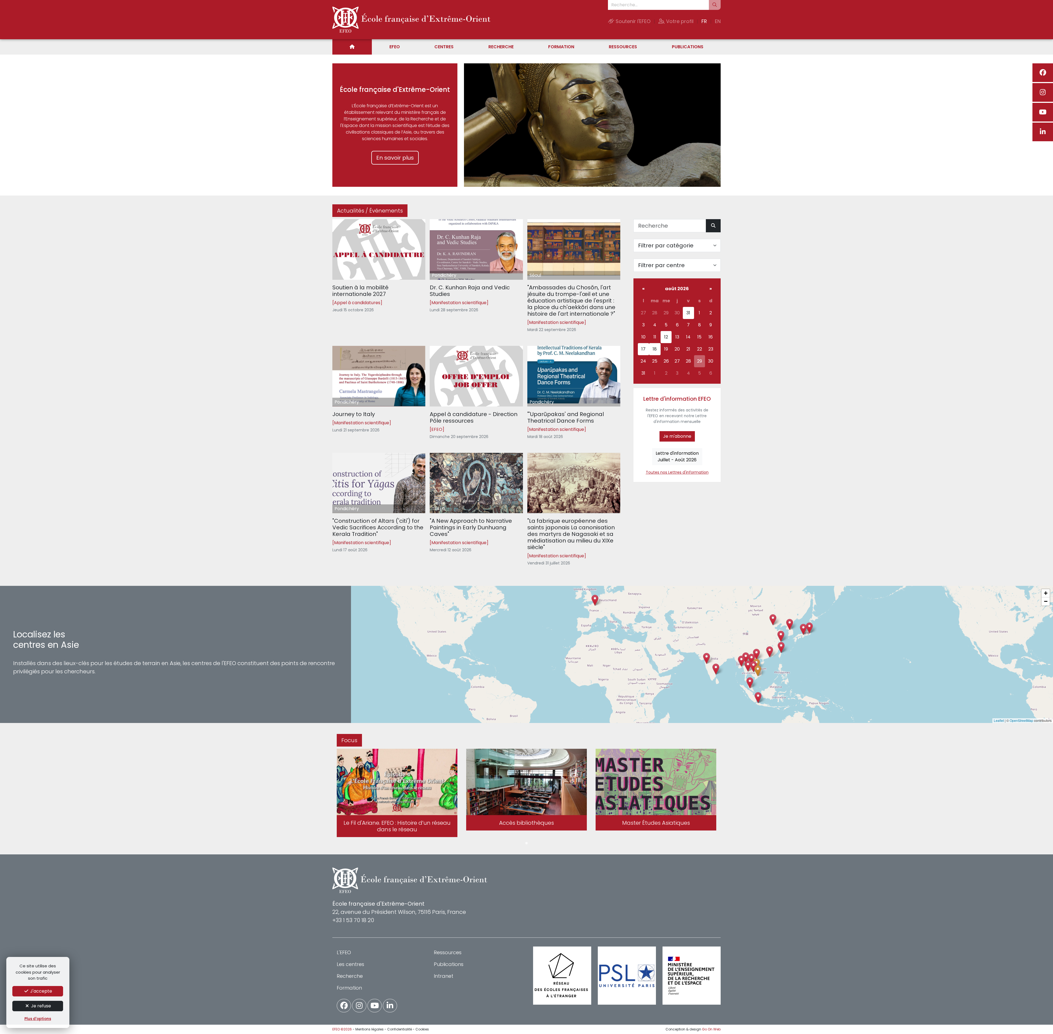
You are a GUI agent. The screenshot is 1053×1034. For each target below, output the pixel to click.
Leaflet (999, 720)
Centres (444, 47)
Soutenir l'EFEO (632, 21)
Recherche (501, 47)
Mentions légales (369, 1029)
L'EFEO (344, 952)
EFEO (394, 47)
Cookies (422, 1029)
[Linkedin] (1042, 132)
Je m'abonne (677, 436)
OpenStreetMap (1021, 720)
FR (704, 21)
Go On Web (711, 1029)
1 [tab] (526, 843)
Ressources (623, 47)
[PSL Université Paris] (627, 976)
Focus (349, 740)
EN (718, 21)
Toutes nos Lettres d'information (677, 472)
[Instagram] (1042, 92)
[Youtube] (1042, 112)
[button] (748, 666)
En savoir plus (395, 158)
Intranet (443, 976)
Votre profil (679, 21)
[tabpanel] (397, 794)
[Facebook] (1042, 72)
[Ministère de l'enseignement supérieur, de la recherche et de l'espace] (692, 976)
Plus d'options (37, 1018)
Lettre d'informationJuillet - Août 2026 (677, 456)
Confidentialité (399, 1029)
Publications (687, 47)
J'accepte (40, 991)
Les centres (350, 964)
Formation (561, 47)
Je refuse (40, 1006)
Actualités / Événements (370, 210)
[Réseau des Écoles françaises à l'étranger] (562, 976)
